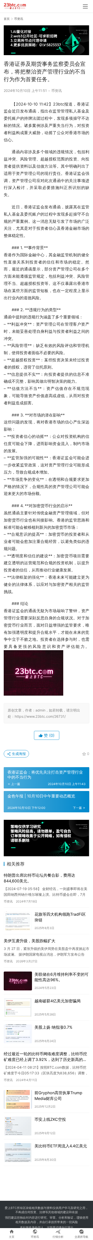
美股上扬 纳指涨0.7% (53, 1027)
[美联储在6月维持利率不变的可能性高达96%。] (18, 981)
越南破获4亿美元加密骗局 (57, 1000)
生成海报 (18, 754)
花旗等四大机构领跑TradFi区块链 (60, 917)
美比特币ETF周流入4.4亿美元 (60, 1145)
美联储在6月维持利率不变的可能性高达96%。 (61, 977)
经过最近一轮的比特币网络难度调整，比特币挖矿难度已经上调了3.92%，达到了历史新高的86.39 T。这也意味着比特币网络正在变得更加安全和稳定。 (45, 1056)
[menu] (85, 6)
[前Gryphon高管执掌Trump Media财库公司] (18, 1099)
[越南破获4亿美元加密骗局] (18, 1007)
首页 (7, 19)
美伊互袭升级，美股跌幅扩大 (29, 940)
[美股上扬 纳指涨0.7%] (18, 1033)
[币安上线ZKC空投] (18, 1126)
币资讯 (56, 90)
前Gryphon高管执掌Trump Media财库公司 (58, 1095)
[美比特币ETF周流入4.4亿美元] (18, 1152)
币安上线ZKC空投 (50, 1119)
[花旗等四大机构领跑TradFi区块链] (18, 920)
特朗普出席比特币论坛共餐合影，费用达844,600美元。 (39, 878)
